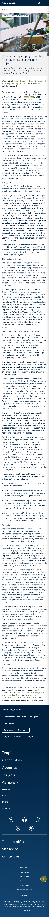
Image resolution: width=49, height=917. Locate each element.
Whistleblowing (24, 885)
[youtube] (31, 828)
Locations (6, 789)
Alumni (5, 808)
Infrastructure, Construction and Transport (21, 717)
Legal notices (24, 872)
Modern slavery (25, 881)
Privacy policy (24, 868)
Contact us (10, 856)
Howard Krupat (19, 81)
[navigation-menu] (45, 3)
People (7, 752)
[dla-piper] (9, 3)
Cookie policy (24, 876)
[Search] (39, 3)
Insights (7, 10)
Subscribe (10, 849)
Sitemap (23, 895)
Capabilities (12, 760)
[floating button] (43, 879)
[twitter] (38, 819)
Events (5, 802)
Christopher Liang (19, 83)
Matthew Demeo (33, 81)
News (4, 795)
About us (9, 767)
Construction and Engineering (15, 730)
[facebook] (11, 819)
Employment (9, 723)
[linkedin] (18, 828)
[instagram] (24, 819)
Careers (8, 782)
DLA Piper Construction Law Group (19, 696)
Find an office (13, 841)
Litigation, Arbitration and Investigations (20, 737)
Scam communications (24, 890)
